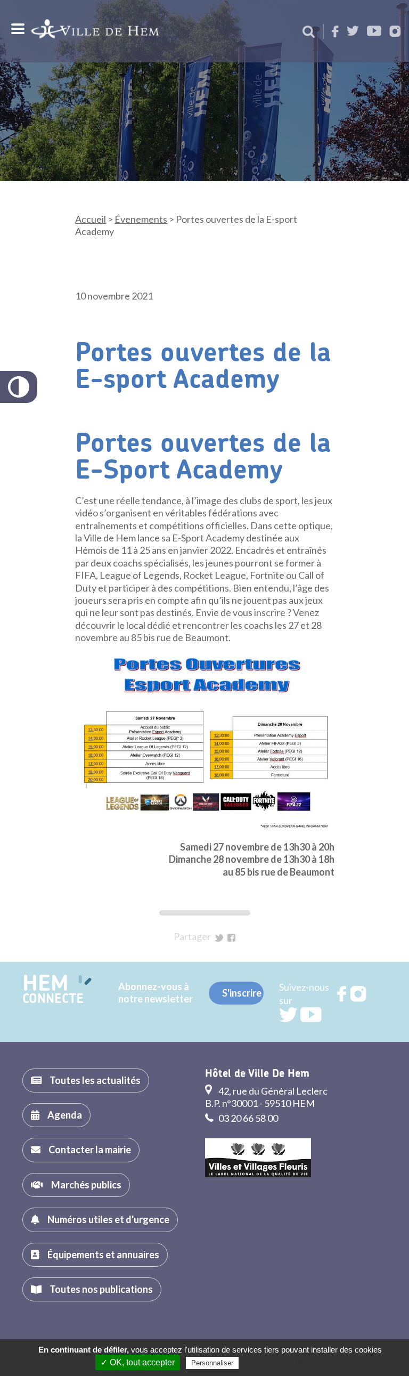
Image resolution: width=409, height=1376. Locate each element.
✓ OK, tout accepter (138, 1362)
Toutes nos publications (101, 1289)
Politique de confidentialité (285, 1362)
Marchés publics (86, 1185)
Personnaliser (212, 1363)
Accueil (90, 219)
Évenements (140, 219)
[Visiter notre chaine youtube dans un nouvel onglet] (374, 32)
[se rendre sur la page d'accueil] (95, 31)
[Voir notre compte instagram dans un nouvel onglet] (395, 32)
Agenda (64, 1115)
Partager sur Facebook (231, 938)
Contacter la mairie (89, 1149)
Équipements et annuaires (103, 1254)
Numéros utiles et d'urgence (108, 1219)
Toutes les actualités (95, 1080)
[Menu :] (16, 28)
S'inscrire (241, 993)
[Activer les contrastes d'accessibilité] (18, 387)
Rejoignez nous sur (342, 994)
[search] (308, 32)
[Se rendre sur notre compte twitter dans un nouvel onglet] (353, 32)
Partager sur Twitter (219, 938)
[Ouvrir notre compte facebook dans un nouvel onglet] (335, 32)
